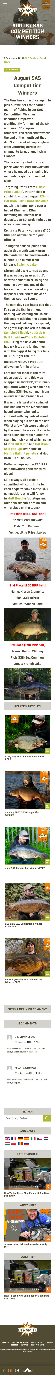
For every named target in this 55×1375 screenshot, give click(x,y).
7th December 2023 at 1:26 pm (28, 1042)
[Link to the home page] (27, 9)
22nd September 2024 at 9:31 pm (29, 1073)
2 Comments (12, 69)
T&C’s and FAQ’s (37, 1345)
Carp (42, 58)
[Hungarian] (7, 1143)
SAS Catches (31, 58)
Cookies (14, 1345)
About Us (5, 1342)
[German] (20, 1139)
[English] (7, 1139)
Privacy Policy (37, 1342)
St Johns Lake (27, 265)
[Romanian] (20, 1143)
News (7, 62)
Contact (24, 1345)
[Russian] (26, 1143)
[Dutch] (45, 1139)
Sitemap (50, 1342)
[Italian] (32, 1139)
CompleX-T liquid (16, 333)
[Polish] (13, 1143)
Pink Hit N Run (18, 444)
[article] (27, 741)
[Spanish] (26, 1139)
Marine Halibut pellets (20, 454)
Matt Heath (15, 499)
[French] (13, 1139)
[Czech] (39, 1139)
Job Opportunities (20, 1342)
